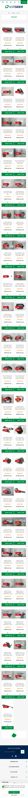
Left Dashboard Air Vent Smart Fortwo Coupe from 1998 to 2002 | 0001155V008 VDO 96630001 (19, 132)
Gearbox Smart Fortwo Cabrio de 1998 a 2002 (20, 223)
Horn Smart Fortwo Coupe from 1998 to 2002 (7, 193)
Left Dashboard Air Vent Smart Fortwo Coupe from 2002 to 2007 (7, 162)
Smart (13, 13)
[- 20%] (17, 394)
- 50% (17, 215)
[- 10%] (5, 56)
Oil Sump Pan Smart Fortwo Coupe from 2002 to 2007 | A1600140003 (19, 316)
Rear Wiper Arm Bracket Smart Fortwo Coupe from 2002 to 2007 (20, 716)
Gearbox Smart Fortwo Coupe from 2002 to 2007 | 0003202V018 (7, 255)
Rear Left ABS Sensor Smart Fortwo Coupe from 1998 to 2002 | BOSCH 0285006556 (20, 255)
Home (9, 13)
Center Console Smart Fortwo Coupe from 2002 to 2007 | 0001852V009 (7, 531)
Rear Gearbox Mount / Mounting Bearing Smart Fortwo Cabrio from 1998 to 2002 (7, 132)
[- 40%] (5, 25)
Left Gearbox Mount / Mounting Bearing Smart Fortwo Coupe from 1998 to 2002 (20, 70)
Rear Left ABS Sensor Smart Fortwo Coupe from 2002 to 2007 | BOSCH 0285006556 (7, 285)
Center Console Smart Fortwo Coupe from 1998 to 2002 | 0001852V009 (19, 500)
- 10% (5, 61)
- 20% (17, 399)
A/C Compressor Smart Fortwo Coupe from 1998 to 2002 (19, 439)
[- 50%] (17, 209)
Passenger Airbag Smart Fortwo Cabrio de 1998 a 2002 (7, 39)
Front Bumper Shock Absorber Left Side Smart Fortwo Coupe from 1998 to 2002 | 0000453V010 (7, 71)
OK (14, 792)
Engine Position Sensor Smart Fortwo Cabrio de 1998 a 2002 (20, 285)
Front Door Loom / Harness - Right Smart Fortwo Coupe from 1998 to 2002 (8, 746)
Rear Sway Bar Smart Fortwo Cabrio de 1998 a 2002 (20, 162)
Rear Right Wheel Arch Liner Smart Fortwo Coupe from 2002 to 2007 (7, 347)
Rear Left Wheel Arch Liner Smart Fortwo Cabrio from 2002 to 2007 (7, 378)
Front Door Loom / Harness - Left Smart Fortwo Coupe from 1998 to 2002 (19, 777)
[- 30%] (17, 148)
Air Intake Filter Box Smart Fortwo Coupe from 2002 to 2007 (7, 223)
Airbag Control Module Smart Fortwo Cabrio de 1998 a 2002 (20, 408)
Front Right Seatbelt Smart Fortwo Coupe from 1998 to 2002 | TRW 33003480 (7, 439)
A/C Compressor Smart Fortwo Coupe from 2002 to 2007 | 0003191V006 (19, 470)
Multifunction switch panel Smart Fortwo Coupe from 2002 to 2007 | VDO (7, 500)
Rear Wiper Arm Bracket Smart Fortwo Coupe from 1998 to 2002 (7, 685)
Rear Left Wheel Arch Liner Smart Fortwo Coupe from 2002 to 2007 (20, 378)
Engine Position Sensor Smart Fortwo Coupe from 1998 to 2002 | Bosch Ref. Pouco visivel (7, 317)
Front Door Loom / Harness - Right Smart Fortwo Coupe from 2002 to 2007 (20, 746)
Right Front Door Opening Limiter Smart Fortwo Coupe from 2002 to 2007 (7, 562)
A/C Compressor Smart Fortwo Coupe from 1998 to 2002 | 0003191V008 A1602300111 (7, 470)
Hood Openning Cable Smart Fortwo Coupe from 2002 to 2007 (19, 193)
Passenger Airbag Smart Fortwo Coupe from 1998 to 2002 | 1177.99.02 (19, 39)
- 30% (17, 153)
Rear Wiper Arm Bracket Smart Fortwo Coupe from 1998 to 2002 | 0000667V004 (7, 716)
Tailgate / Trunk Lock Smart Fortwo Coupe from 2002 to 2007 (19, 654)
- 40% (5, 30)
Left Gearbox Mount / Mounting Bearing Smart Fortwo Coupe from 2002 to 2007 (7, 101)
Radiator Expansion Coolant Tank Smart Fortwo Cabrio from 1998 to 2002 (19, 531)
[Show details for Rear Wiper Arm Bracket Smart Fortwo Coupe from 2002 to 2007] (20, 706)
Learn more (14, 795)
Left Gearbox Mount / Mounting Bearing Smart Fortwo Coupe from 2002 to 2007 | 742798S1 (20, 101)
